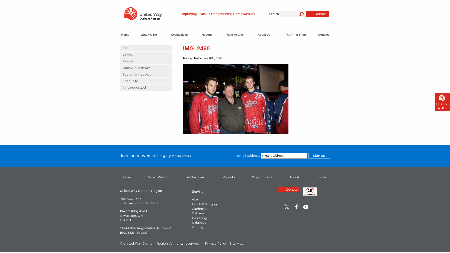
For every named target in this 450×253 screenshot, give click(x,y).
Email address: (248, 155)
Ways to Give (235, 34)
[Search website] (301, 14)
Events (128, 61)
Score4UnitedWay (137, 74)
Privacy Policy (216, 243)
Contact (323, 34)
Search (274, 14)
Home (125, 34)
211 (125, 48)
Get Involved (179, 34)
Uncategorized (134, 87)
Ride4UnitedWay (136, 68)
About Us (264, 34)
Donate (320, 14)
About (294, 177)
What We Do (149, 34)
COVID (128, 55)
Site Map (236, 243)
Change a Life (442, 106)
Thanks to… (131, 81)
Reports (207, 34)
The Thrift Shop (295, 34)
